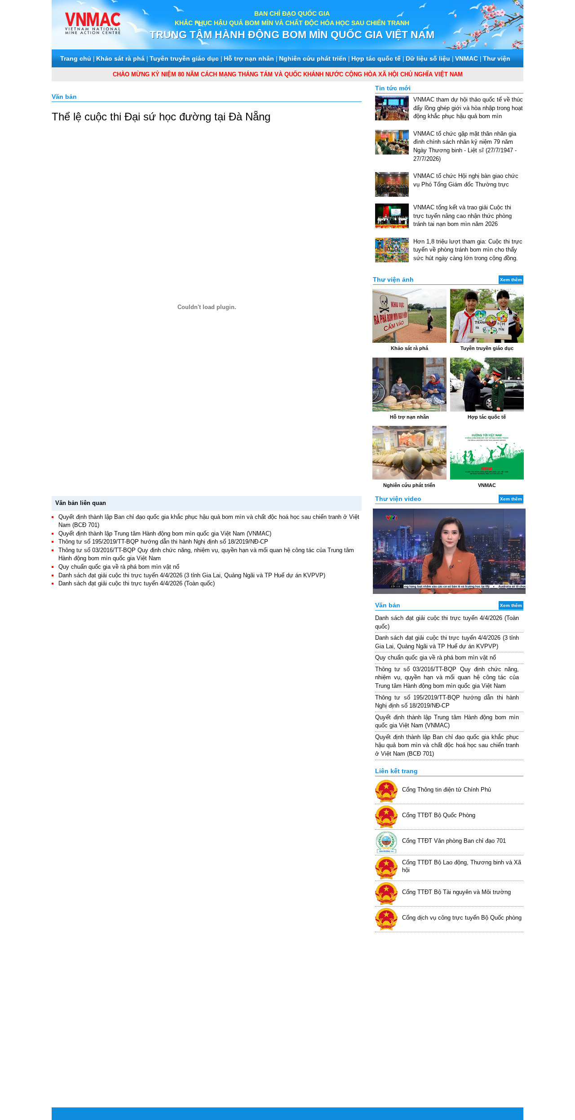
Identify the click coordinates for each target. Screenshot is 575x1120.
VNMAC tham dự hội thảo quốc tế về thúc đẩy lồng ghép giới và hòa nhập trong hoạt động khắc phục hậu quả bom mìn (468, 108)
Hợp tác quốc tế (376, 58)
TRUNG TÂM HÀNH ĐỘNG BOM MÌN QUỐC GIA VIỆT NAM (292, 34)
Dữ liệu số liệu (428, 58)
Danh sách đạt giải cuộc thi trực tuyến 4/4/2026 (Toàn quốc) (136, 583)
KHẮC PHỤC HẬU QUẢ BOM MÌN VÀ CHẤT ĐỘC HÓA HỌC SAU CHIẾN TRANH (292, 23)
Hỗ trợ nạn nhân (249, 58)
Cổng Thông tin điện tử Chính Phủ (446, 789)
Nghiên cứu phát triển (312, 58)
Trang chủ (75, 58)
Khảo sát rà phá (120, 58)
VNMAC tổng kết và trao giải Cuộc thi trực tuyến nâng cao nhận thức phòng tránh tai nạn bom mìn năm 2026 (462, 215)
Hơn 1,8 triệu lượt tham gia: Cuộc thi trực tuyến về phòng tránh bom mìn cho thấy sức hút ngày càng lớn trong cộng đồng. (467, 249)
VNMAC (466, 58)
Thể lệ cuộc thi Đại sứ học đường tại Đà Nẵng (161, 117)
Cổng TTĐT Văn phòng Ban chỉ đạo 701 (454, 840)
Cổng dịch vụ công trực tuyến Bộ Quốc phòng (462, 917)
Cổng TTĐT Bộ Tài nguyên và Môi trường (456, 892)
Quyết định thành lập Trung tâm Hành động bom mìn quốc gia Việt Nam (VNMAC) (164, 533)
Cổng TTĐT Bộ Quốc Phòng (438, 815)
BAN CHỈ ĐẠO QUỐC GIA (292, 13)
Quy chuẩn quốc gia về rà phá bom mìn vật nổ (118, 566)
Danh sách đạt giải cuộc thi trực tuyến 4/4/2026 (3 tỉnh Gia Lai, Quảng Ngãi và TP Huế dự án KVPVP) (191, 575)
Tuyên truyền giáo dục (184, 58)
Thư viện (496, 58)
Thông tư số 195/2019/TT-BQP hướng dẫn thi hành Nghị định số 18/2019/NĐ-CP (163, 541)
